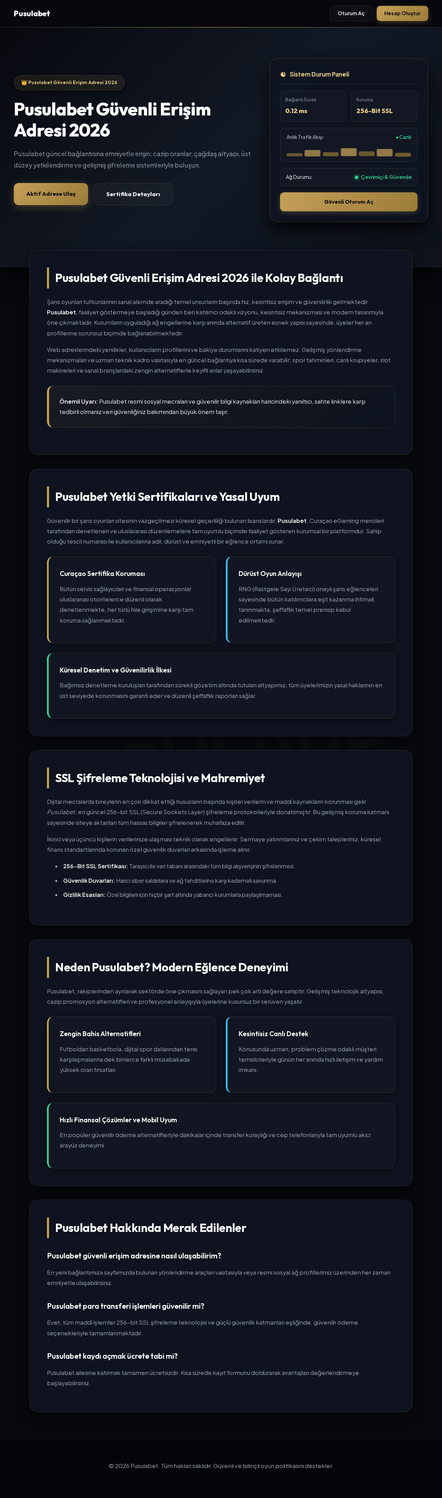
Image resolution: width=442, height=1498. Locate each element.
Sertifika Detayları (133, 194)
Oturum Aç (351, 13)
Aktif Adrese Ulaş (51, 193)
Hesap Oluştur (402, 13)
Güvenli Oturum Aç (348, 202)
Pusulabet (32, 13)
